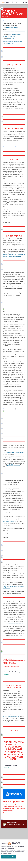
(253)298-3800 (10, 38)
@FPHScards (10, 43)
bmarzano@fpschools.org (13, 27)
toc (2, 8)
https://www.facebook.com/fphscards (12, 41)
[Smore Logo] (6, 2)
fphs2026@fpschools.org (13, 465)
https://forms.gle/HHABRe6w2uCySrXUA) (13, 452)
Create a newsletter (8, 857)
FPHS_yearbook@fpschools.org (11, 716)
